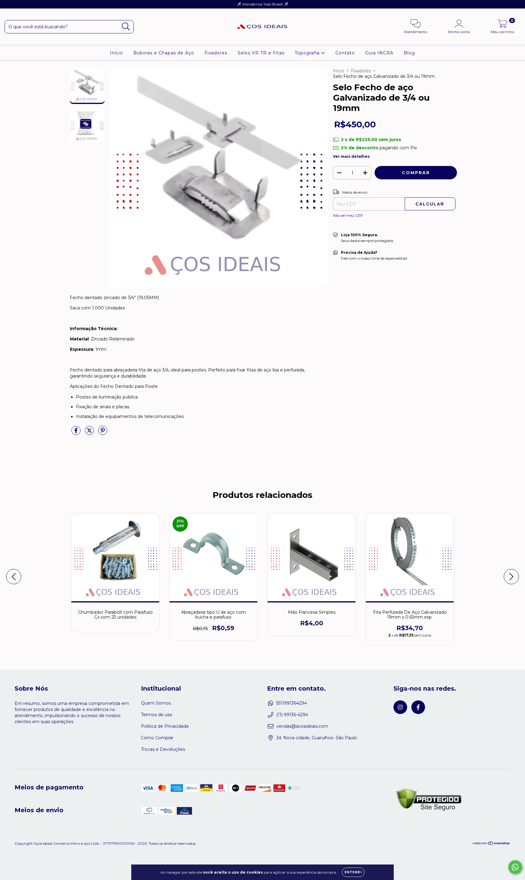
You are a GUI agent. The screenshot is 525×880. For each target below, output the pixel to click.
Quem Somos (156, 703)
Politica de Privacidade (165, 726)
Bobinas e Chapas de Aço (163, 53)
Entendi (353, 872)
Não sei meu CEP (348, 215)
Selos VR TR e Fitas (261, 53)
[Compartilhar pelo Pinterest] (102, 433)
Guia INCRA (379, 53)
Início (116, 53)
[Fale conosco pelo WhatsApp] (515, 867)
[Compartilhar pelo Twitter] (90, 433)
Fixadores (215, 53)
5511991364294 (291, 703)
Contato (345, 53)
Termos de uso (156, 714)
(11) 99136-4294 (292, 714)
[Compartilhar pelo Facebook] (76, 433)
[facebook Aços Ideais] (18, 4)
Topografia (308, 53)
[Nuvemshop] (491, 844)
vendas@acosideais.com (302, 726)
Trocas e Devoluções (163, 749)
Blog (409, 53)
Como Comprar (157, 737)
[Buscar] (126, 26)
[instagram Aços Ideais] (9, 4)
